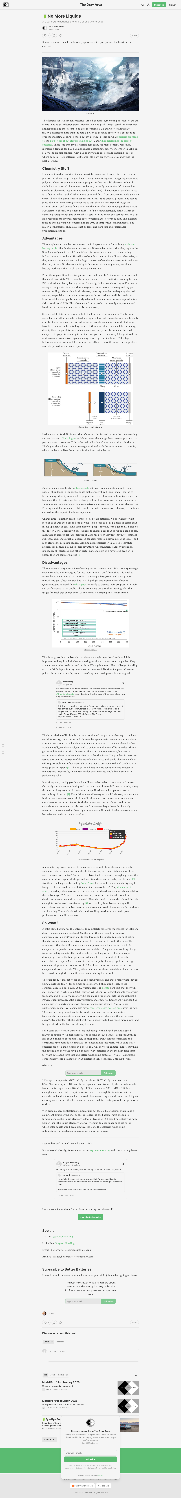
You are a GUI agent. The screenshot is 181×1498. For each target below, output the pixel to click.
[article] (90, 1388)
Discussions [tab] (63, 1375)
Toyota (105, 988)
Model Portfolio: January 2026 (61, 1382)
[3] (133, 879)
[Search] (142, 4)
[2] (68, 794)
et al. (101, 427)
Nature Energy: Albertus (88, 427)
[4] (86, 903)
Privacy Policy (110, 1468)
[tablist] (53, 1341)
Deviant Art (90, 113)
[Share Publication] (148, 4)
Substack (77, 1492)
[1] (79, 555)
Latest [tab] (52, 1375)
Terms (98, 1479)
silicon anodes (82, 488)
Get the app (103, 1486)
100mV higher (68, 438)
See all (47, 1439)
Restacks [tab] (60, 1342)
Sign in (172, 4)
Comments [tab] (48, 1342)
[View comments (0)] (54, 35)
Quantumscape (90, 480)
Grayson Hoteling (56, 27)
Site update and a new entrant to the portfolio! (63, 1404)
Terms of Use (103, 1465)
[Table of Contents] (3, 749)
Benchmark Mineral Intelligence (90, 859)
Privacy (91, 1479)
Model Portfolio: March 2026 (59, 1400)
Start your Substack (83, 1486)
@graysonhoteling (100, 1150)
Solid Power (87, 883)
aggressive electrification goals (105, 1008)
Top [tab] (45, 1375)
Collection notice (110, 1479)
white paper (81, 585)
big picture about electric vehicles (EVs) (72, 141)
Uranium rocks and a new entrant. (57, 1386)
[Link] (38, 168)
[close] (116, 1419)
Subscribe (159, 4)
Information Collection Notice (89, 1468)
